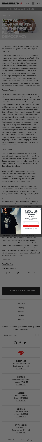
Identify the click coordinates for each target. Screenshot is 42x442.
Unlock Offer (31, 226)
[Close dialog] (39, 209)
